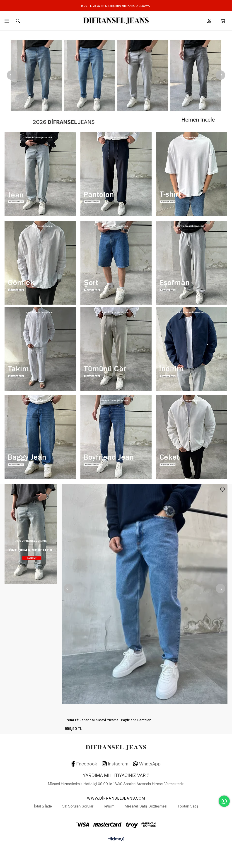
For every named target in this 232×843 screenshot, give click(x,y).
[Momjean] (116, 80)
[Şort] (116, 263)
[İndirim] (191, 349)
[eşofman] (191, 263)
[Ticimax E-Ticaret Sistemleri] (116, 839)
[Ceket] (191, 437)
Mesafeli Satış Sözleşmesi (146, 806)
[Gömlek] (40, 263)
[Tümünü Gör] (116, 349)
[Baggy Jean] (40, 437)
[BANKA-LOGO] (116, 824)
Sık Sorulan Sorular (77, 806)
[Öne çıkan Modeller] (31, 534)
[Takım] (40, 349)
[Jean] (40, 174)
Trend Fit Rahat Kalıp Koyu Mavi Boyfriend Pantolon (105, 720)
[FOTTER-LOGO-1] (116, 746)
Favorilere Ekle (222, 489)
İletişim (109, 806)
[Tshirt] (191, 174)
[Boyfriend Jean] (116, 437)
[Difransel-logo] (116, 21)
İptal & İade (43, 806)
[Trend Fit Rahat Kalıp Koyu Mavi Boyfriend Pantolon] (144, 599)
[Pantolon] (116, 174)
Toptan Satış (187, 806)
